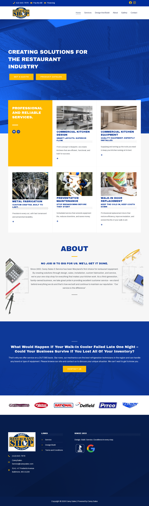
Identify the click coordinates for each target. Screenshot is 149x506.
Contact (134, 13)
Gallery (124, 13)
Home (78, 13)
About (115, 13)
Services (87, 13)
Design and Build (102, 13)
